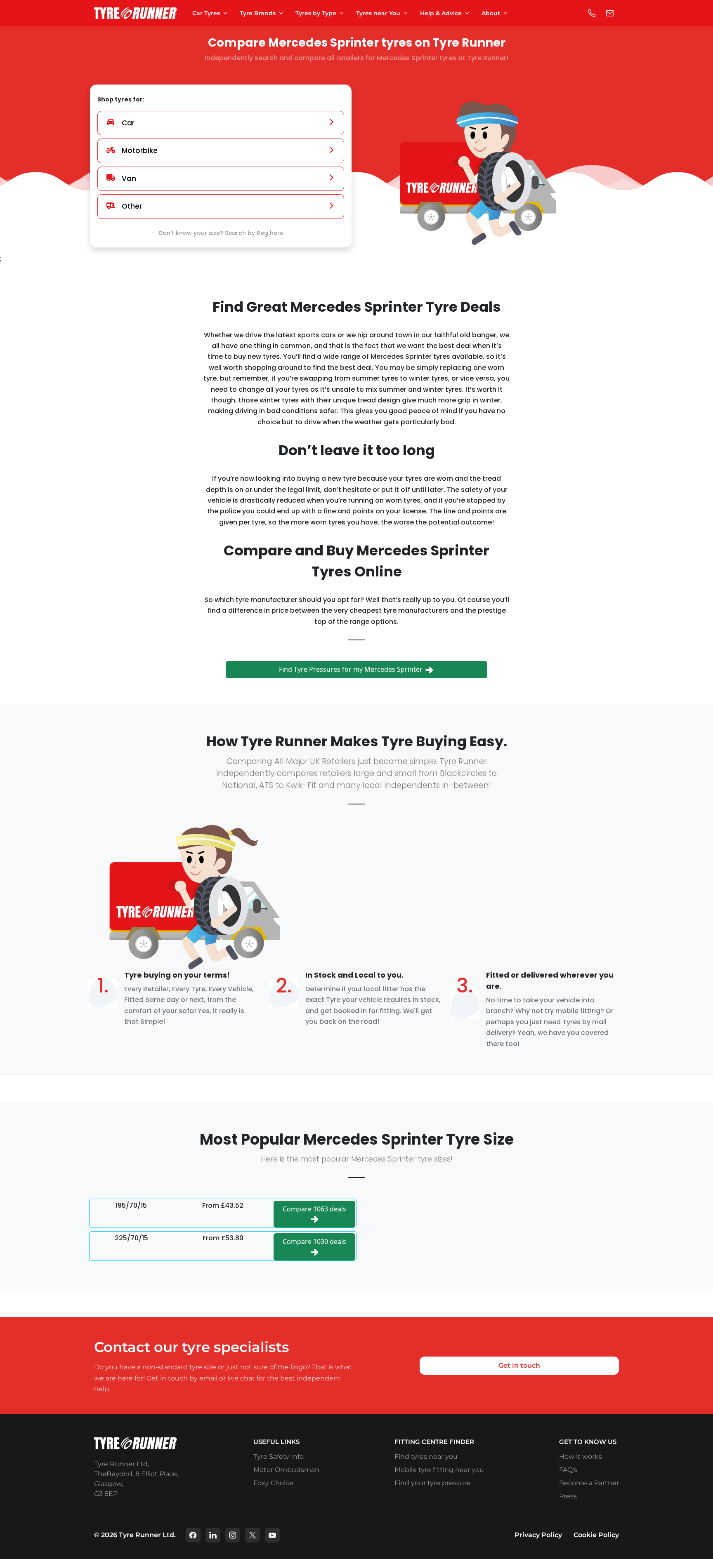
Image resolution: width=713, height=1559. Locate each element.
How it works (580, 1456)
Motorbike (140, 150)
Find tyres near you (426, 1456)
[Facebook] (193, 1535)
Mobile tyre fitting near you (439, 1470)
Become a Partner (589, 1483)
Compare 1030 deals (314, 1241)
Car (128, 123)
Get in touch (519, 1365)
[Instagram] (232, 1535)
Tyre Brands (258, 13)
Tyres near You (378, 13)
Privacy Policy (538, 1535)
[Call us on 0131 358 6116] (592, 13)
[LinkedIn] (212, 1535)
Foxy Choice (273, 1483)
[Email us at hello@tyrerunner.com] (610, 13)
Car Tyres (206, 13)
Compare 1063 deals (314, 1208)
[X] (252, 1535)
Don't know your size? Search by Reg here (220, 233)
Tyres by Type (315, 13)
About (491, 13)
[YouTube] (272, 1535)
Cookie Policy (596, 1535)
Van (129, 178)
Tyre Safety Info (278, 1456)
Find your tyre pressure (432, 1483)
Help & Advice (441, 13)
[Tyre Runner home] (135, 13)
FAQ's (568, 1470)
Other (132, 206)
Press (568, 1496)
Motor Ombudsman (286, 1470)
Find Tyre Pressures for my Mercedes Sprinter (351, 669)
